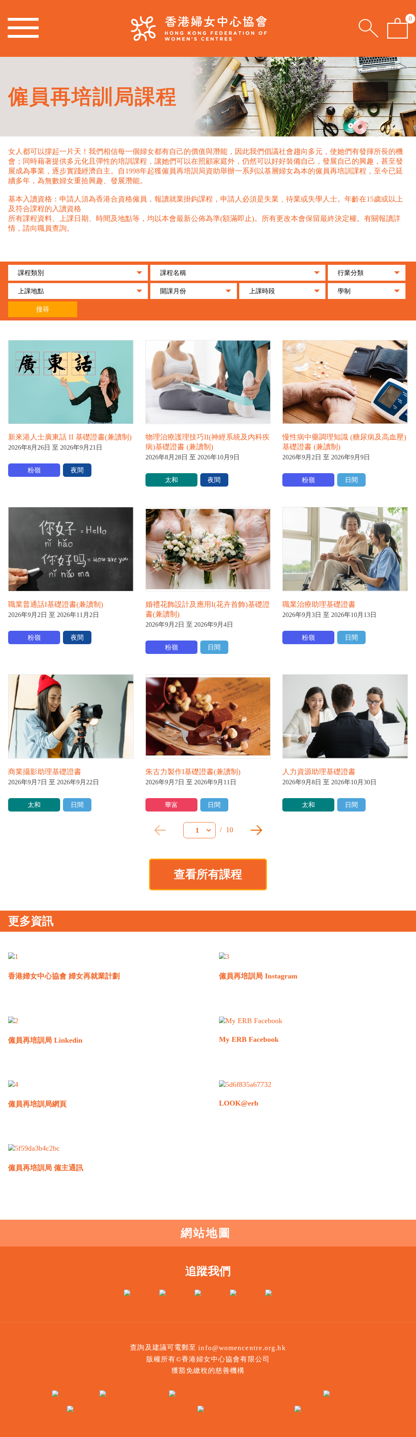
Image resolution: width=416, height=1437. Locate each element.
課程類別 (31, 272)
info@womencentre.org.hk (242, 1348)
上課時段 (262, 291)
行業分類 (351, 272)
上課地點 (31, 291)
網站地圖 (206, 1233)
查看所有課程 (208, 874)
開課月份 (173, 291)
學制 (344, 291)
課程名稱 (173, 272)
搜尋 (42, 309)
